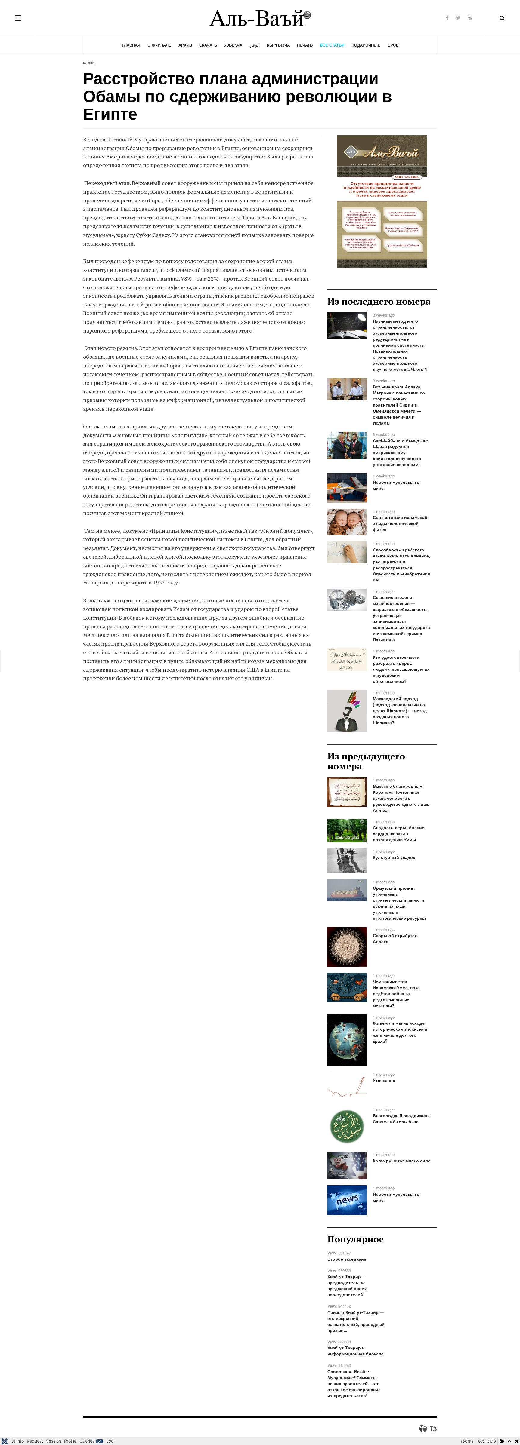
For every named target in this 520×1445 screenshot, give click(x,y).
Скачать (208, 45)
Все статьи (332, 45)
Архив (185, 45)
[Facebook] (447, 17)
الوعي (254, 45)
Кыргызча (278, 45)
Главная (131, 45)
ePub (393, 45)
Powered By (428, 1428)
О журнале (159, 45)
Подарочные (365, 45)
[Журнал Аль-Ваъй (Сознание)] (260, 18)
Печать (305, 45)
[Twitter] (458, 17)
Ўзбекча (233, 45)
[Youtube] (470, 17)
